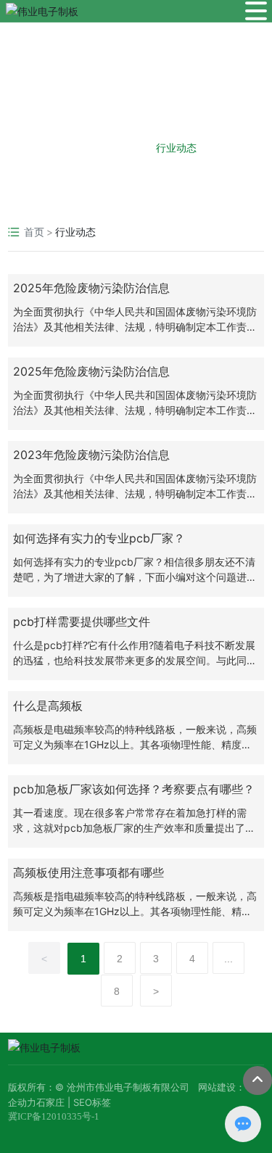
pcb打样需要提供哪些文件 (81, 621)
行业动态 (176, 147)
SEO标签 (92, 1102)
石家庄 (50, 1102)
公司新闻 (96, 147)
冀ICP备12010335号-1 (53, 1116)
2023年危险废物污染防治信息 (91, 454)
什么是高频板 (48, 705)
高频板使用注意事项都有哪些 (88, 872)
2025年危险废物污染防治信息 (91, 288)
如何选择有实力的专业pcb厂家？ (99, 538)
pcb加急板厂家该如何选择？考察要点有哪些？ (134, 789)
